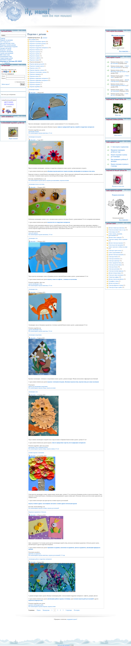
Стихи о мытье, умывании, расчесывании (115, 234)
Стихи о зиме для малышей (120, 66)
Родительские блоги (36, 9)
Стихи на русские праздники (116, 245)
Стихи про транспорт (114, 260)
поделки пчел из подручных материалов (58, 222)
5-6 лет (50, 234)
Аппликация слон (32, 238)
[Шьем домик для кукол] (118, 46)
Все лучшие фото (123, 51)
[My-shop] (9, 113)
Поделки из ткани (34, 60)
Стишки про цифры (114, 277)
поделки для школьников (52, 180)
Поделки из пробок (35, 54)
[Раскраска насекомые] (118, 216)
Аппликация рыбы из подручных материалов (40, 559)
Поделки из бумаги (35, 49)
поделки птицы (42, 388)
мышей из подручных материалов (84, 127)
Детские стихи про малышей (116, 254)
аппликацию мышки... (34, 131)
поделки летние (52, 606)
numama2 (44, 37)
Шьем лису (118, 115)
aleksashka (33, 92)
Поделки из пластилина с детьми (38, 72)
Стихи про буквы (113, 267)
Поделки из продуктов (35, 45)
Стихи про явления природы (116, 271)
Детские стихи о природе (115, 237)
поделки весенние (64, 180)
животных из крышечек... (35, 553)
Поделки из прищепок (35, 74)
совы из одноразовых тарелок (60, 442)
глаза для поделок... (33, 233)
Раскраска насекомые (118, 195)
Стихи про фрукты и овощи (116, 285)
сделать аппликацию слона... (35, 284)
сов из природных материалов (77, 442)
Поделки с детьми (47, 9)
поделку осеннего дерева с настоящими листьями (42, 503)
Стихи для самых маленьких (116, 275)
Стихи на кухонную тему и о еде (117, 230)
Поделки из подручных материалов (39, 47)
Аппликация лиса (32, 289)
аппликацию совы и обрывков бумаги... (38, 447)
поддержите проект (72, 619)
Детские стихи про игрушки (116, 243)
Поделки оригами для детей (37, 64)
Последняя (77, 610)
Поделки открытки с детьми (37, 70)
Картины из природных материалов (39, 78)
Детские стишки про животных (116, 228)
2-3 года (63, 555)
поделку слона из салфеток (54, 279)
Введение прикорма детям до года (118, 151)
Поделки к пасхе (34, 68)
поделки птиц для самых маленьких (89, 382)
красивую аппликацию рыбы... (36, 605)
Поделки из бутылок (35, 82)
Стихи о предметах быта (115, 263)
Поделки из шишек (34, 56)
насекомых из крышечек (67, 547)
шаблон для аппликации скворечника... (38, 386)
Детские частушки (113, 283)
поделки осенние (42, 508)
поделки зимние (51, 449)
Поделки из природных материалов (39, 80)
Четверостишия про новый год (118, 85)
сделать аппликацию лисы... (35, 329)
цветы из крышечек (80, 547)
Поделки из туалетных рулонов (38, 43)
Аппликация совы (33, 392)
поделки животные (43, 133)
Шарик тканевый (13, 138)
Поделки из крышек (35, 84)
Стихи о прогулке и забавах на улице (118, 247)
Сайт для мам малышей (63, 645)
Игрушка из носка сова (118, 186)
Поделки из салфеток (35, 58)
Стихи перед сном (113, 232)
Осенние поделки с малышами (36, 452)
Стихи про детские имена (115, 265)
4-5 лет (50, 133)
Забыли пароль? (6, 84)
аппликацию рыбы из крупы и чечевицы (58, 599)
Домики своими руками (118, 47)
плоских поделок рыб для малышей (84, 599)
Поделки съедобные (35, 86)
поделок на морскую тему (35, 600)
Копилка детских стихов (117, 62)
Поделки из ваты (34, 76)
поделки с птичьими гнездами (55, 382)
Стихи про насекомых (114, 258)
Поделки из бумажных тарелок (38, 41)
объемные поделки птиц (71, 382)
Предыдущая (46, 610)
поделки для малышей (53, 508)
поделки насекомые (43, 234)
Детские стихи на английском (116, 279)
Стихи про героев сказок (115, 250)
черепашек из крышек (53, 547)
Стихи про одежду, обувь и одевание (118, 239)
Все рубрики (32, 39)
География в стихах (114, 281)
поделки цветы (42, 180)
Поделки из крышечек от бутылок (37, 512)
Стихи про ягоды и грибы (115, 287)
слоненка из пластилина (70, 279)
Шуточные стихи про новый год (119, 71)
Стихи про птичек (113, 256)
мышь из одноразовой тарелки (66, 127)
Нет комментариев (33, 133)
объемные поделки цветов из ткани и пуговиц (60, 171)
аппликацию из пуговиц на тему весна (84, 171)
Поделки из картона (35, 51)
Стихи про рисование (114, 269)
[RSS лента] (47, 31)
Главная (27, 9)
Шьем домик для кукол (118, 35)
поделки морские (42, 606)
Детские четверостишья (115, 273)
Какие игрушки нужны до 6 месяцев (119, 155)
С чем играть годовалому (120, 147)
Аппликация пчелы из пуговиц (36, 184)
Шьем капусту (118, 135)
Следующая (69, 610)
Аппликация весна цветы (34, 137)
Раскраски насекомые (118, 218)
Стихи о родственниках (115, 252)
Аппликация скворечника (35, 335)
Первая (39, 610)
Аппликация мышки (33, 89)
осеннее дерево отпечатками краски (67, 503)
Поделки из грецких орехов (37, 66)
